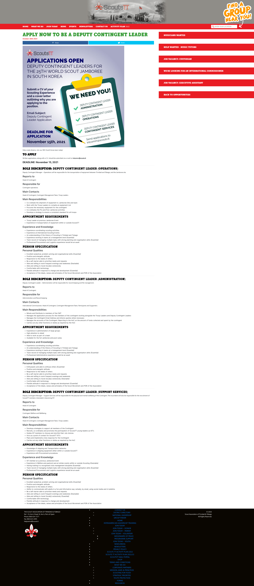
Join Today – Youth (122, 541)
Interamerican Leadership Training (120, 523)
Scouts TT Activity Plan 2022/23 (120, 554)
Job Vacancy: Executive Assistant (183, 83)
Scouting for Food (122, 572)
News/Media (119, 544)
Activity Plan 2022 (120, 27)
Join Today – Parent (122, 531)
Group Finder (120, 518)
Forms (120, 580)
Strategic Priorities (122, 575)
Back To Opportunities (177, 95)
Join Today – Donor (122, 528)
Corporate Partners (122, 567)
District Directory (122, 512)
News (63, 27)
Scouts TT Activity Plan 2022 (120, 552)
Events (72, 27)
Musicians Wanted (174, 35)
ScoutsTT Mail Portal (120, 557)
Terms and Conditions (120, 562)
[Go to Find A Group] (237, 14)
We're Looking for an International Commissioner (193, 71)
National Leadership (122, 515)
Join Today (52, 27)
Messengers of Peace (123, 536)
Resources (120, 583)
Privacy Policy (120, 549)
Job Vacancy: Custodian (178, 59)
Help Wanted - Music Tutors (180, 47)
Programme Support (123, 538)
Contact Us (102, 27)
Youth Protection (122, 578)
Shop (120, 559)
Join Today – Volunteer (122, 533)
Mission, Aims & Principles (122, 570)
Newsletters (86, 27)
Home (25, 27)
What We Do (37, 27)
